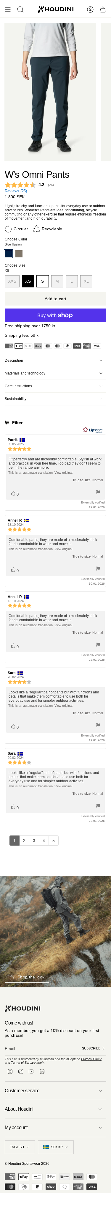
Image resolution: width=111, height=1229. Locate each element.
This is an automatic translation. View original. (40, 472)
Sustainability (15, 399)
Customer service (22, 1090)
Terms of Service (23, 1062)
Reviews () (16, 191)
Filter (16, 422)
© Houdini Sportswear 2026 (27, 1163)
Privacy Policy (91, 1059)
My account (16, 1127)
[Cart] (102, 9)
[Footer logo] (22, 1008)
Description (14, 360)
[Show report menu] (98, 492)
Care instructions (18, 386)
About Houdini (19, 1109)
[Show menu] (8, 9)
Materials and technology (25, 373)
